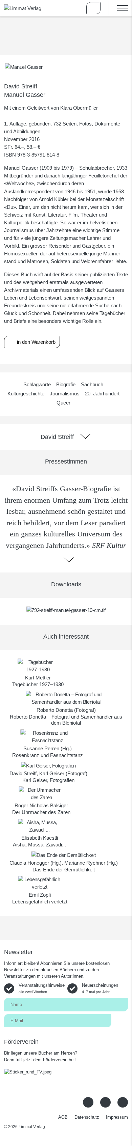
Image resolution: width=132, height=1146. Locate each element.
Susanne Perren (41, 748)
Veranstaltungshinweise (42, 988)
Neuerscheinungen (100, 988)
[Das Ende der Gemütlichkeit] (63, 854)
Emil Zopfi (40, 895)
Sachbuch (92, 384)
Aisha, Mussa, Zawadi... (39, 844)
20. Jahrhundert (102, 393)
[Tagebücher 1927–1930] (38, 665)
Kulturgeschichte (25, 393)
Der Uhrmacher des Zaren (41, 812)
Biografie (65, 384)
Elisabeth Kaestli (39, 838)
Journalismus (65, 393)
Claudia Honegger (29, 863)
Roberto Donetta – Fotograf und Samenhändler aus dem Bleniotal (66, 720)
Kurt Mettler (38, 677)
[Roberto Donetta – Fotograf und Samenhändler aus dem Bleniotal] (66, 698)
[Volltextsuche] (74, 8)
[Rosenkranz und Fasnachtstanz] (47, 736)
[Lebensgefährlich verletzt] (39, 883)
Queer (63, 403)
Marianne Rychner (84, 863)
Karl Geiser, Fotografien (48, 780)
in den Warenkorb (36, 342)
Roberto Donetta (55, 710)
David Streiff (20, 86)
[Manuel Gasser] (24, 66)
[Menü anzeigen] (118, 8)
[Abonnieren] (119, 1020)
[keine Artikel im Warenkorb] (93, 8)
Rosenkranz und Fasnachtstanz (47, 755)
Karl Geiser (51, 773)
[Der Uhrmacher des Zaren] (41, 793)
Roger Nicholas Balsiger (41, 805)
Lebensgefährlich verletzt (39, 901)
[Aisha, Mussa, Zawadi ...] (39, 826)
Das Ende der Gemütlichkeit (63, 869)
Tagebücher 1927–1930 (38, 684)
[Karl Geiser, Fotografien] (48, 765)
